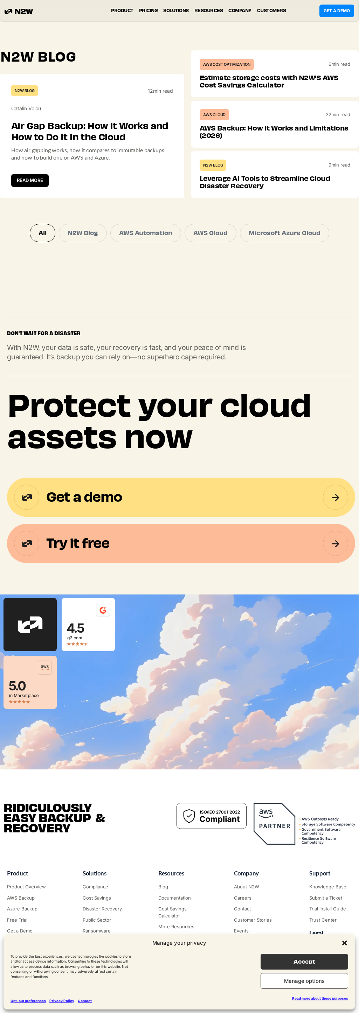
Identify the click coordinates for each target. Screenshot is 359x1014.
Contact (85, 1001)
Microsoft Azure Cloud (284, 233)
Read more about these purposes (320, 998)
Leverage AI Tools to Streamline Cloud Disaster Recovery (265, 182)
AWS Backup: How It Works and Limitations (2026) (274, 131)
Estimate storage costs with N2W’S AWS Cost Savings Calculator (269, 81)
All (43, 233)
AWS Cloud (214, 114)
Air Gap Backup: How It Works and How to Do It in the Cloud (89, 131)
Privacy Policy (61, 1001)
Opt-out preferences (28, 1001)
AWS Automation (145, 233)
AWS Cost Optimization (226, 64)
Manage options (304, 981)
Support (319, 873)
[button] (344, 942)
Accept (304, 962)
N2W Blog (24, 90)
